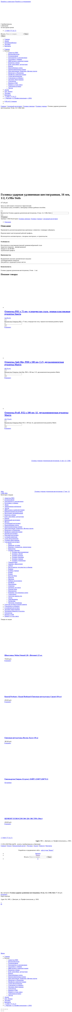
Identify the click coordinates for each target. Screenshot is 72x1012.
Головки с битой (17, 554)
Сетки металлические (15, 76)
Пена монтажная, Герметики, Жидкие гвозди (22, 71)
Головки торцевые (18, 557)
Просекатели (12, 591)
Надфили (11, 582)
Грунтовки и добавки (15, 59)
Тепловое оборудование (16, 79)
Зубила (10, 565)
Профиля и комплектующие (17, 74)
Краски (10, 66)
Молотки (11, 579)
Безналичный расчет (19, 846)
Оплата (9, 846)
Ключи (10, 574)
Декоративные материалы (12, 506)
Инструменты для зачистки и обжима (20, 567)
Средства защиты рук (15, 596)
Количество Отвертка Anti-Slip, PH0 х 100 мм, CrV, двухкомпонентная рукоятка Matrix (32, 372)
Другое (10, 88)
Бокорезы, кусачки (14, 545)
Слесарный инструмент (14, 106)
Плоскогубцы (12, 589)
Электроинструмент (14, 86)
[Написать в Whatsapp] (36, 904)
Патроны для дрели (14, 587)
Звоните (37, 853)
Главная (7, 39)
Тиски (10, 597)
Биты (10, 543)
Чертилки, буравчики (15, 603)
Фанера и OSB (13, 83)
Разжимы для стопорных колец (18, 592)
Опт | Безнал (8, 91)
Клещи (10, 572)
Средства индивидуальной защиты (15, 604)
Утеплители (12, 81)
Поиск (26, 34)
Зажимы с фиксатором (15, 564)
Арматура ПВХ (13, 52)
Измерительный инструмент (13, 511)
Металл (6, 521)
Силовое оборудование (11, 540)
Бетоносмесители (13, 54)
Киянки (10, 569)
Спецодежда (12, 594)
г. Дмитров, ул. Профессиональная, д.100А (18, 98)
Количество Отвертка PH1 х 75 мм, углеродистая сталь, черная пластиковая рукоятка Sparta (33, 321)
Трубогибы (11, 601)
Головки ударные (41, 106)
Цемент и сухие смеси (15, 84)
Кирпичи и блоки (14, 63)
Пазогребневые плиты (15, 68)
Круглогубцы (12, 576)
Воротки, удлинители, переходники (19, 547)
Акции (6, 41)
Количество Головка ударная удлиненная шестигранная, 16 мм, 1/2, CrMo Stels (26, 213)
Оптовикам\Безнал (10, 42)
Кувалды (11, 577)
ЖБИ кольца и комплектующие (18, 61)
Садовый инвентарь (10, 537)
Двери (6, 505)
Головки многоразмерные (20, 552)
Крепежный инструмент (12, 520)
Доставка (7, 44)
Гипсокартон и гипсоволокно (17, 57)
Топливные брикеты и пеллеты (14, 611)
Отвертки (11, 586)
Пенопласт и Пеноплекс (16, 73)
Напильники (12, 584)
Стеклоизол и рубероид (15, 78)
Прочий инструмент (11, 533)
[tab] (37, 222)
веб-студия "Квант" (47, 850)
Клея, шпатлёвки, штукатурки (18, 64)
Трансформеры (13, 599)
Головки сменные (29, 106)
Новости (42, 846)
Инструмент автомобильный (13, 513)
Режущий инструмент (11, 535)
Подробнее (8, 782)
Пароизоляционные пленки (17, 69)
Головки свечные (17, 555)
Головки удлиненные (19, 560)
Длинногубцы (12, 562)
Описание (7, 222)
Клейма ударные (13, 570)
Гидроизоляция (13, 56)
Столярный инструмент (12, 608)
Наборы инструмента (15, 581)
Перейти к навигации (8, 1)
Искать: (3, 34)
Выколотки (11, 548)
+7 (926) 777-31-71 (10, 30)
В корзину (4, 217)
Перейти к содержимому (23, 1)
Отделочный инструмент (12, 523)
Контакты (7, 46)
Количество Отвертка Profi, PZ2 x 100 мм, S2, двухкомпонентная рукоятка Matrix (30, 423)
